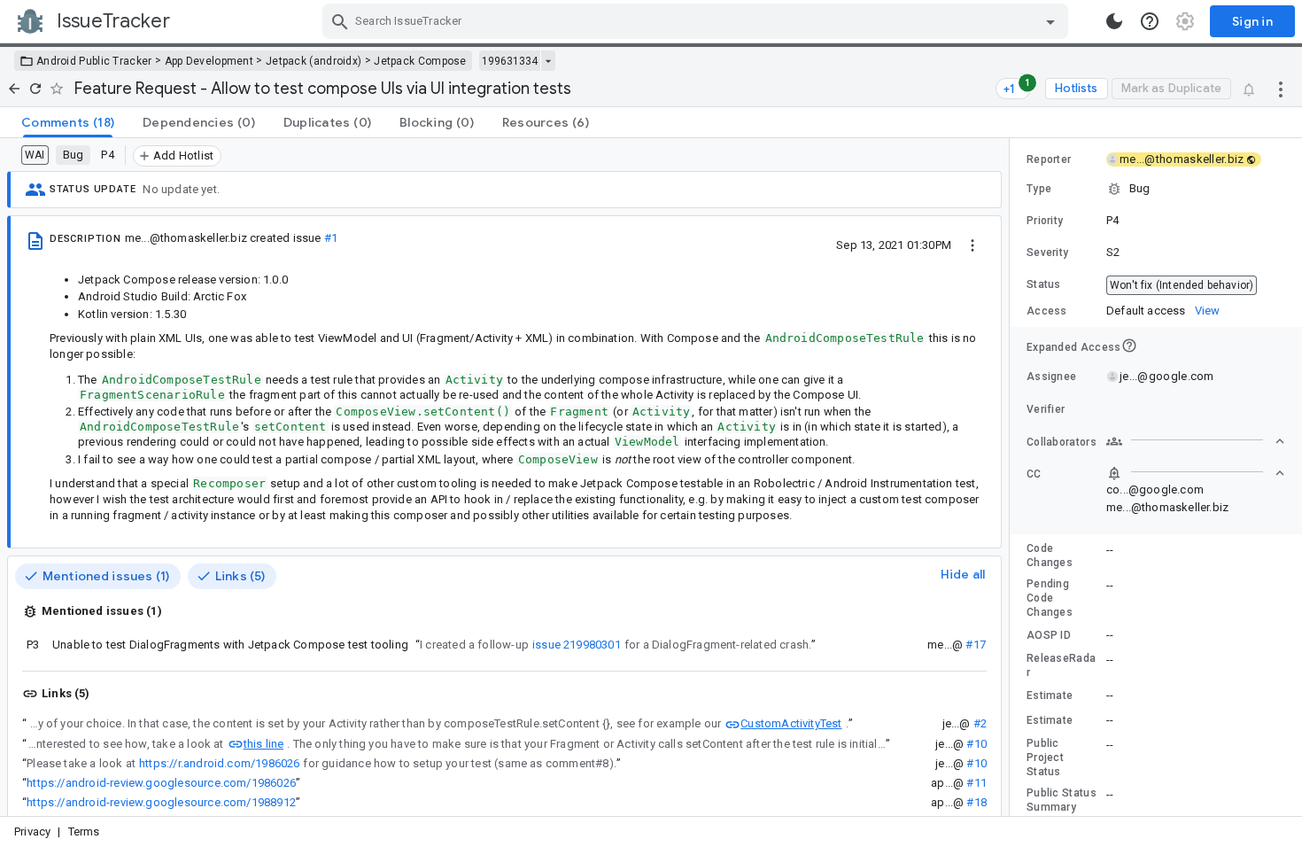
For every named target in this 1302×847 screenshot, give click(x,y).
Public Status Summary (1062, 800)
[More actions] (1281, 88)
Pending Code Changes (1050, 598)
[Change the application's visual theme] (1114, 21)
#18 (976, 802)
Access (1047, 311)
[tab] (67, 122)
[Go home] (14, 88)
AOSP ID (1049, 635)
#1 (330, 238)
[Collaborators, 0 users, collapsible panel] (1195, 441)
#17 (975, 644)
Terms (84, 831)
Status (1044, 284)
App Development (209, 61)
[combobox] (697, 21)
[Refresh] (35, 88)
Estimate (1050, 695)
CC (1034, 474)
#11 (976, 782)
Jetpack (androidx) (313, 61)
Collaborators (1062, 442)
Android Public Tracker (94, 61)
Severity (1047, 252)
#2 (980, 723)
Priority (1045, 220)
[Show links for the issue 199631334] (547, 61)
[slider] (1012, 477)
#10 (976, 743)
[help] (1149, 21)
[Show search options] (1050, 21)
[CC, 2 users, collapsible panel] (1195, 473)
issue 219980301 (576, 644)
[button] (1156, 189)
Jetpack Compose (420, 61)
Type (1039, 189)
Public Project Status (1045, 757)
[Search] (340, 21)
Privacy (32, 831)
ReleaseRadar (1061, 665)
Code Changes (1050, 555)
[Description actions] (972, 244)
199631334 (510, 61)
